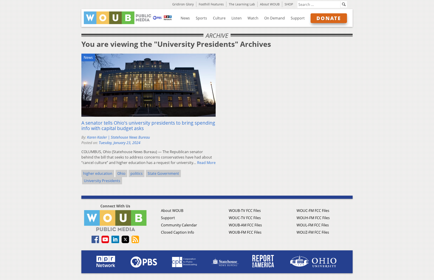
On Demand (274, 18)
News (185, 18)
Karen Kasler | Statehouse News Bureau (118, 137)
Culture (219, 18)
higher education (97, 173)
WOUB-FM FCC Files (245, 232)
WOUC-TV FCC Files (245, 217)
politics (136, 173)
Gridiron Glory (183, 4)
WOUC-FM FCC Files (313, 210)
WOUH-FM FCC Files (313, 217)
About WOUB (270, 4)
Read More (206, 162)
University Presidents (102, 180)
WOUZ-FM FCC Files (313, 232)
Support (298, 18)
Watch (253, 18)
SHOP (289, 4)
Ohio (121, 173)
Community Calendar (179, 225)
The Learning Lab (242, 4)
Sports (201, 18)
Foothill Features (211, 4)
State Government (163, 173)
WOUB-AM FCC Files (245, 225)
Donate (328, 18)
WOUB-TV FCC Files (245, 210)
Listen (236, 18)
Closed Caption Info (177, 232)
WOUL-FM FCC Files (313, 225)
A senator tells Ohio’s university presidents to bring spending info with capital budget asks (148, 125)
